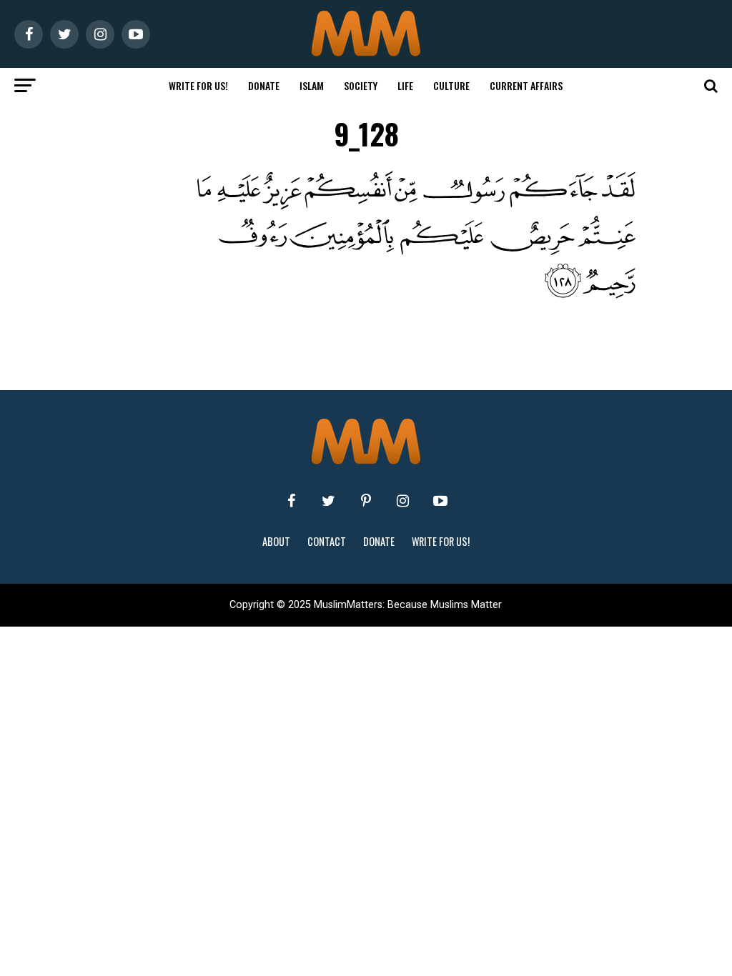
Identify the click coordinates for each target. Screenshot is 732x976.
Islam (312, 85)
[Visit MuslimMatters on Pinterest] (366, 501)
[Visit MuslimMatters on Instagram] (403, 501)
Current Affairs (526, 85)
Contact (326, 541)
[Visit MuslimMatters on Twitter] (329, 501)
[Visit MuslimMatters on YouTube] (440, 501)
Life (405, 85)
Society (360, 85)
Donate (264, 85)
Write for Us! (198, 85)
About (276, 541)
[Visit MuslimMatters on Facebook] (291, 501)
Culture (451, 85)
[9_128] (394, 295)
